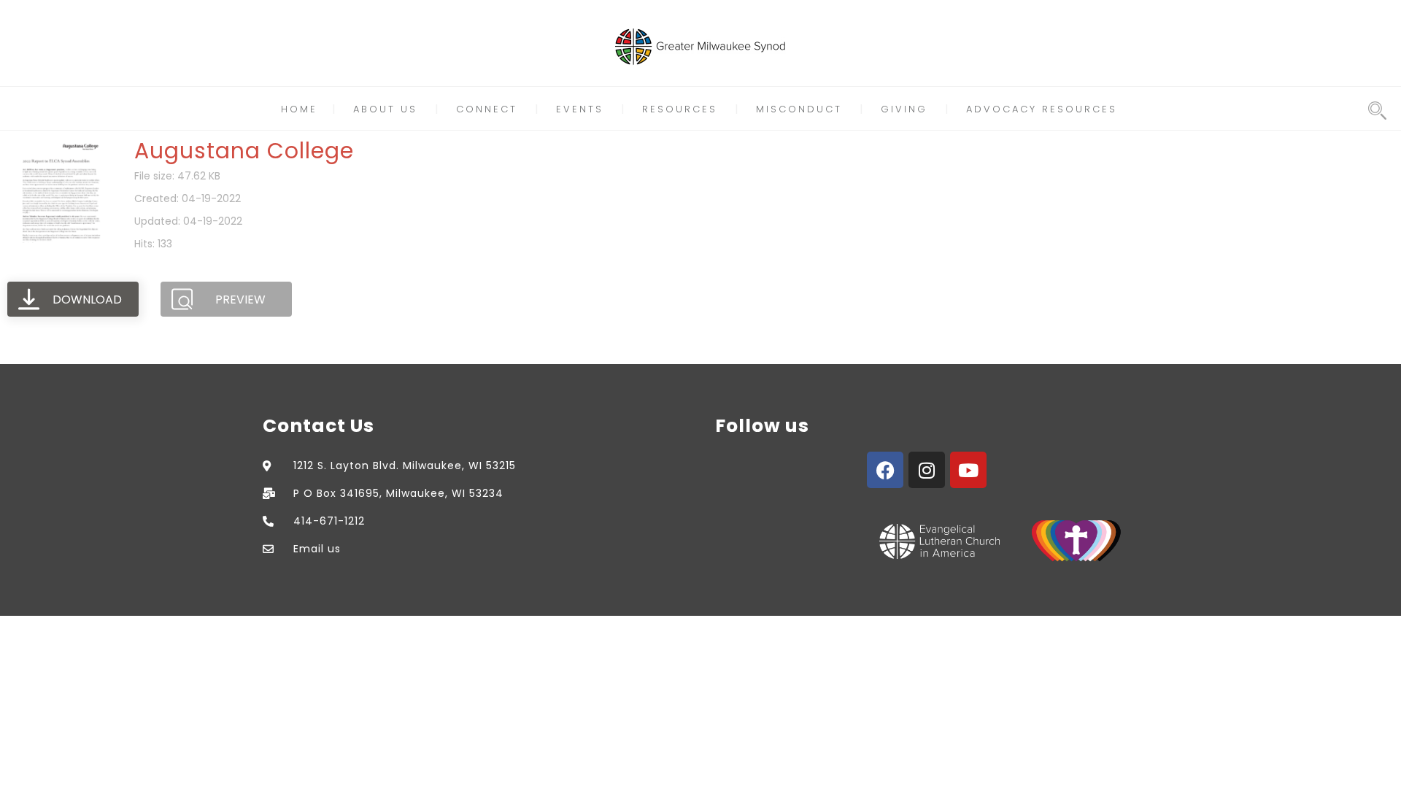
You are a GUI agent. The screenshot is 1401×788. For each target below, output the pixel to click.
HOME (299, 109)
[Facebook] (885, 470)
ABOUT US (385, 109)
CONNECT (486, 109)
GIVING (904, 109)
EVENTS (579, 109)
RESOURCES (679, 109)
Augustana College (244, 150)
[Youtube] (968, 470)
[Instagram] (926, 470)
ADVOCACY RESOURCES (1041, 109)
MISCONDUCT (799, 109)
